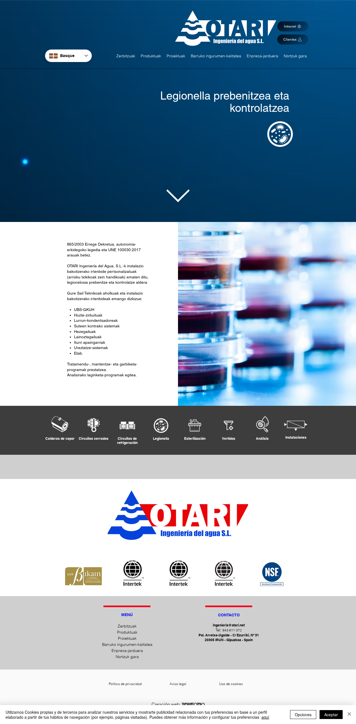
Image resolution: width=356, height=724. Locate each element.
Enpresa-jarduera (127, 650)
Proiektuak (127, 638)
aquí (265, 717)
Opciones (303, 714)
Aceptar (331, 714)
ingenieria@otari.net (229, 625)
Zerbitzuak (127, 626)
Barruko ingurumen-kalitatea (127, 644)
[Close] (349, 715)
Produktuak (127, 632)
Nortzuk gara (127, 656)
